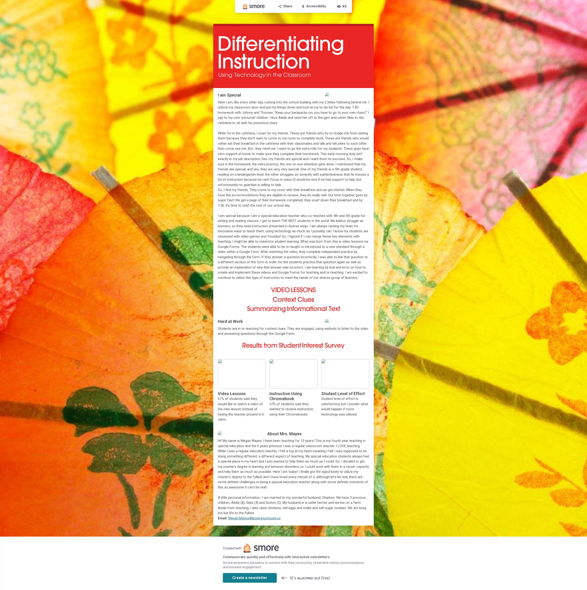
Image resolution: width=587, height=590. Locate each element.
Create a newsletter (249, 578)
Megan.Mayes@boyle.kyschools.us (254, 518)
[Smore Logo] (254, 6)
